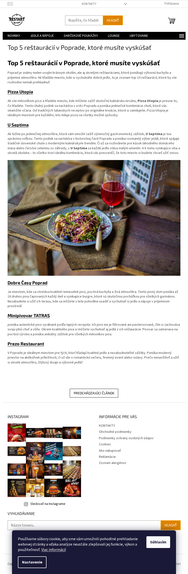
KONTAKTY (89, 4)
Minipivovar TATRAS (29, 315)
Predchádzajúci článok (94, 393)
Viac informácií (53, 549)
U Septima (18, 124)
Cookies (105, 444)
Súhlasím (158, 542)
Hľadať (113, 20)
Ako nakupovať (110, 450)
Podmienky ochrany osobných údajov (126, 438)
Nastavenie (32, 562)
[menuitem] (14, 36)
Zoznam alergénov (112, 463)
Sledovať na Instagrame (47, 503)
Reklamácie (107, 456)
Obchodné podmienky (115, 431)
